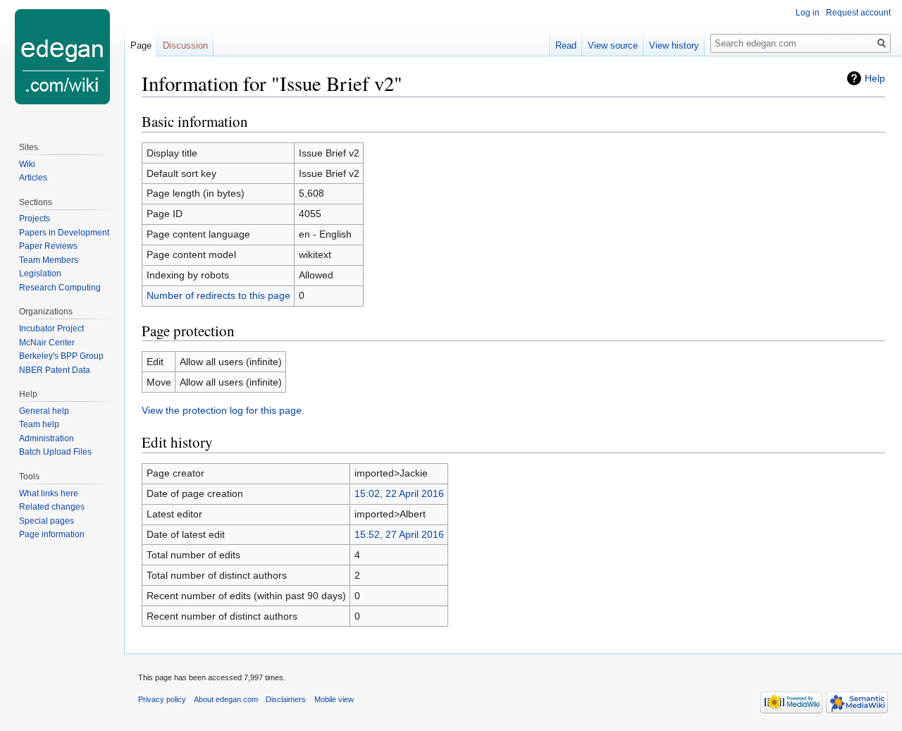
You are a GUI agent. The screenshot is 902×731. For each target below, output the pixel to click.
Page (141, 45)
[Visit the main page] (62, 56)
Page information (52, 534)
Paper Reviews (48, 246)
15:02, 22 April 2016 (399, 493)
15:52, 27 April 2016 (399, 534)
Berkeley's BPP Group (61, 356)
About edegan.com (226, 699)
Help (875, 78)
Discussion (185, 45)
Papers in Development (64, 233)
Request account (858, 13)
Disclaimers (286, 699)
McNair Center (47, 343)
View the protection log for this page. (223, 410)
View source (613, 45)
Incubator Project (51, 328)
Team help (39, 424)
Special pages (46, 521)
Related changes (52, 507)
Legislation (40, 273)
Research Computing (60, 288)
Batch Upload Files (55, 452)
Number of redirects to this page (218, 295)
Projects (34, 218)
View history (674, 45)
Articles (33, 178)
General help (44, 411)
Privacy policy (162, 699)
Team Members (48, 260)
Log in (808, 13)
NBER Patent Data (54, 370)
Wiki (27, 164)
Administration (46, 438)
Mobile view (334, 699)
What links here (48, 493)
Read (565, 45)
